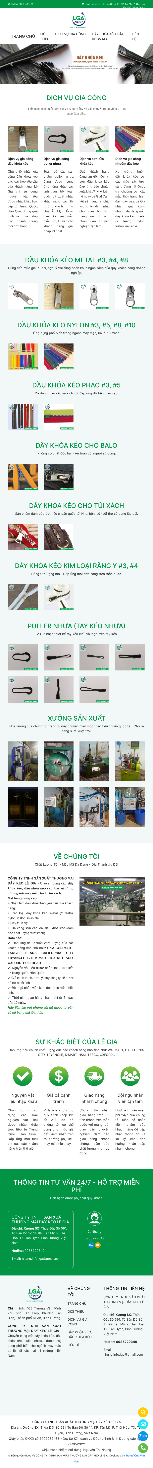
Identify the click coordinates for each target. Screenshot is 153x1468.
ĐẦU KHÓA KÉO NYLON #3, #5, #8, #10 (76, 325)
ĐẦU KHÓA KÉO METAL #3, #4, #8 (76, 260)
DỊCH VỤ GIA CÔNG (71, 34)
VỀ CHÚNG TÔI (77, 856)
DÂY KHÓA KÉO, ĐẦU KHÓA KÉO (108, 36)
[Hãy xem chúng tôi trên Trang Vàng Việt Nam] (140, 1412)
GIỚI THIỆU (44, 36)
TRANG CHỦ (23, 36)
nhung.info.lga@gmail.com (42, 1259)
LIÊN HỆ (135, 36)
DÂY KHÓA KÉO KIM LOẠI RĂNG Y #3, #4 (76, 566)
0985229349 (34, 1251)
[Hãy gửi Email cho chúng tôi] (140, 1424)
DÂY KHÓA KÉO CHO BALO (76, 445)
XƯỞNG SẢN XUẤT (76, 718)
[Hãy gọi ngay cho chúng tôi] (140, 1448)
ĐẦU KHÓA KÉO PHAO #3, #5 (76, 385)
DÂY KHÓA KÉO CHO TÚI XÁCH (76, 506)
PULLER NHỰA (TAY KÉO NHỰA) (77, 626)
